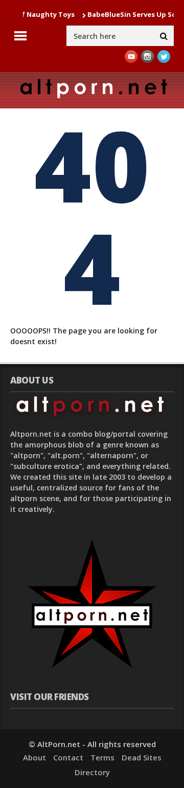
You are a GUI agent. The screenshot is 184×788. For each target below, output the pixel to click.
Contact (68, 757)
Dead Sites (142, 757)
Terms (102, 757)
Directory (92, 772)
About (34, 757)
